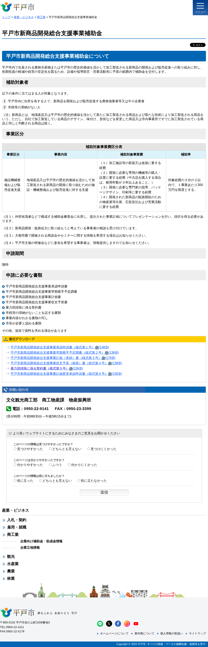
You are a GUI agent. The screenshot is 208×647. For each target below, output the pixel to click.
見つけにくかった (104, 449)
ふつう (57, 464)
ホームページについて (114, 633)
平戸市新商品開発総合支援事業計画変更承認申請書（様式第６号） (66, 373)
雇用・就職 (16, 527)
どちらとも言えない (66, 449)
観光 (11, 556)
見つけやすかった (30, 449)
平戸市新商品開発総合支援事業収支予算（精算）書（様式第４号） (66, 363)
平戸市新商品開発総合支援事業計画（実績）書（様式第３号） (63, 358)
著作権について (144, 633)
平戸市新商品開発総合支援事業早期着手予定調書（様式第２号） (65, 352)
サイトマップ (197, 633)
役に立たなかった (94, 480)
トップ (6, 17)
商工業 (41, 17)
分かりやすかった (30, 464)
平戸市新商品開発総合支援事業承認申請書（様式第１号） (60, 347)
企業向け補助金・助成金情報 (41, 541)
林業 (11, 578)
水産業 (13, 564)
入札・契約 (16, 520)
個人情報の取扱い (171, 633)
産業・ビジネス (24, 17)
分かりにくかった (84, 464)
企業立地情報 (30, 547)
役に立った (25, 480)
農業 (11, 571)
